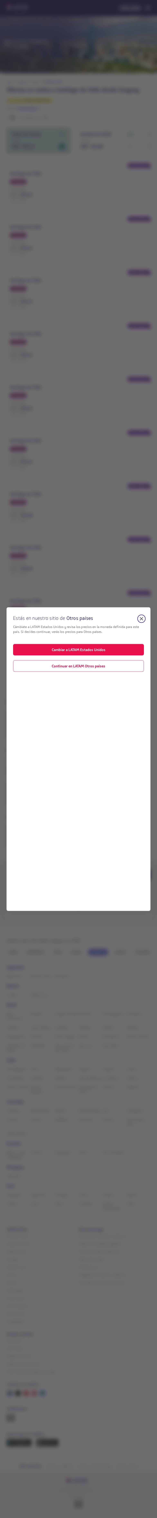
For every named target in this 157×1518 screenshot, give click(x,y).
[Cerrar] (141, 618)
